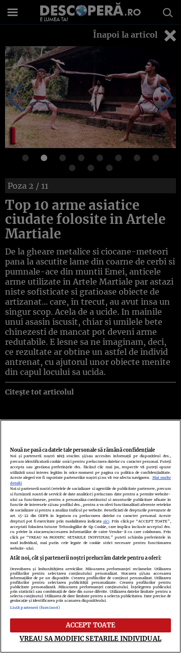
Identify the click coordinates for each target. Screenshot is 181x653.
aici (106, 521)
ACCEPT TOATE (91, 625)
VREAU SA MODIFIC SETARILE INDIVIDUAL (90, 638)
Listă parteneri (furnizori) (35, 607)
